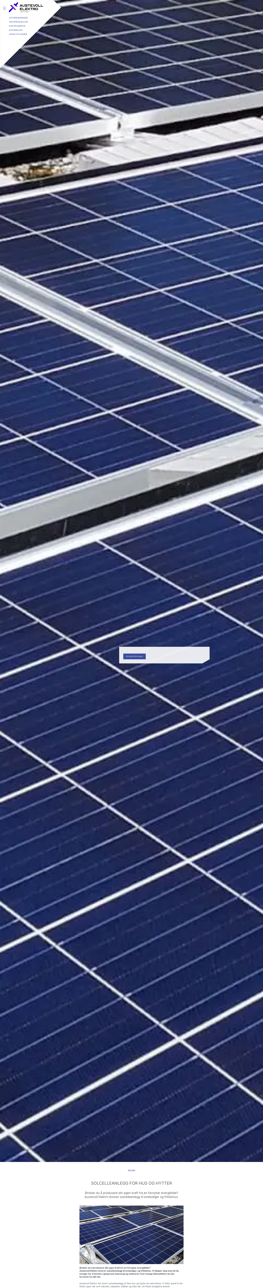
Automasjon (15, 30)
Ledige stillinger (18, 34)
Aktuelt (131, 1170)
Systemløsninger (18, 18)
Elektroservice (17, 26)
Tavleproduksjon (18, 22)
